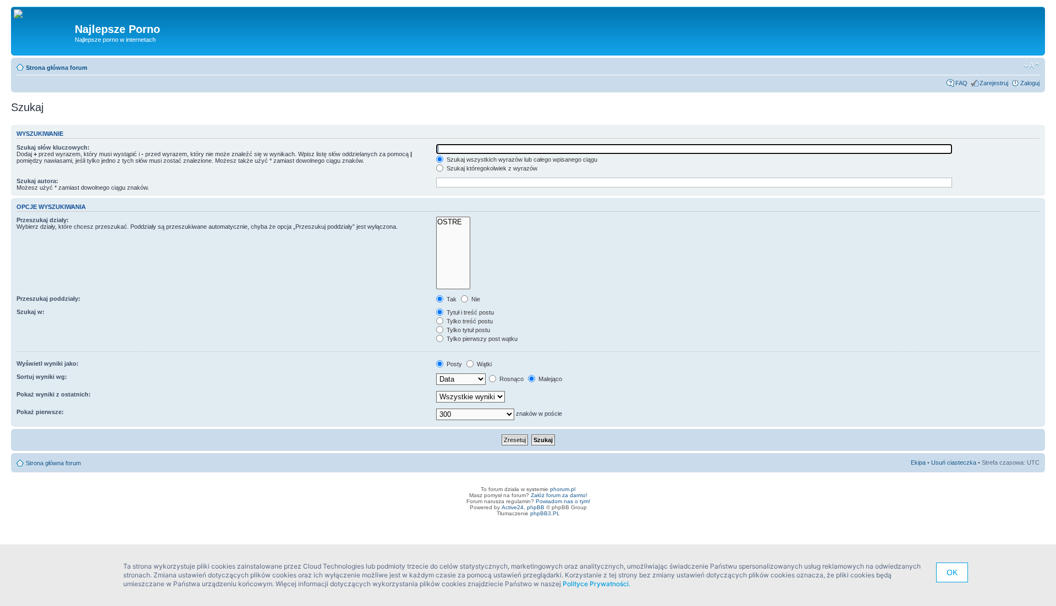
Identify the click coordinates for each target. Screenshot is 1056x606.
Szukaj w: (30, 311)
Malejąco (549, 379)
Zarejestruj (994, 83)
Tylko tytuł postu (467, 330)
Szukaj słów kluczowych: (53, 147)
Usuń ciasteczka (953, 462)
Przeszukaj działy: (42, 220)
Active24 (513, 507)
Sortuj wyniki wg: (41, 376)
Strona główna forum (56, 67)
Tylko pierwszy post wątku (481, 338)
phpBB (535, 507)
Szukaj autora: (37, 181)
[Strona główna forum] (22, 14)
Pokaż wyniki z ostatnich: (53, 394)
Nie (475, 299)
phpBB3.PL (545, 513)
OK (952, 572)
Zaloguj (1030, 83)
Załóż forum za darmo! (559, 495)
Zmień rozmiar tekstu (1032, 65)
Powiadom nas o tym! (563, 501)
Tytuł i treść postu (469, 312)
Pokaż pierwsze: (40, 412)
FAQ (961, 83)
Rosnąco (511, 379)
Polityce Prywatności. (596, 584)
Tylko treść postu (469, 321)
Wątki (483, 364)
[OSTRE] (453, 222)
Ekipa (918, 462)
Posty (453, 364)
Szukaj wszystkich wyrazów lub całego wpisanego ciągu (521, 159)
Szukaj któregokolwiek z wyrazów (491, 168)
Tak (451, 299)
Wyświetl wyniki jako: (47, 363)
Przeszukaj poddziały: (48, 298)
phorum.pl (562, 489)
